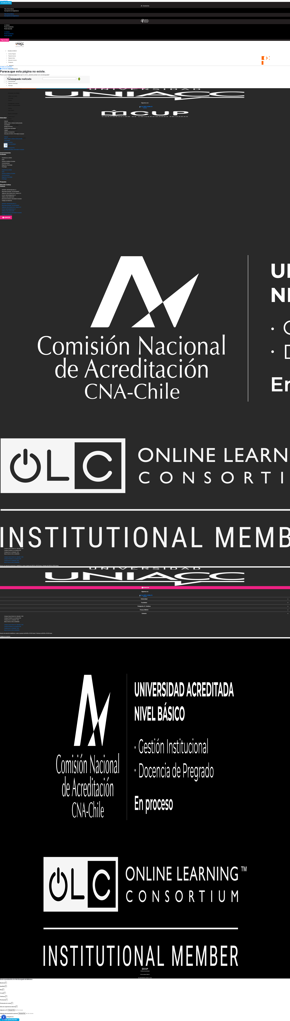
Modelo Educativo (8, 126)
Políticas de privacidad (145, 971)
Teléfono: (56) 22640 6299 (8, 197)
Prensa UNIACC (144, 610)
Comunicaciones (6, 163)
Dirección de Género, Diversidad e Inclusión (14, 133)
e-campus (7, 25)
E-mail (1, 993)
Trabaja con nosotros (5, 636)
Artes (3, 159)
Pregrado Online (11, 58)
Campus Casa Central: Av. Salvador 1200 (13, 548)
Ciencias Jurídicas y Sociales (8, 161)
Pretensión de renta (5, 1003)
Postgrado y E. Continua (144, 606)
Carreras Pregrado (12, 53)
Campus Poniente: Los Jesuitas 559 (12, 550)
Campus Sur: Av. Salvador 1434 (11, 552)
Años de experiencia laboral (7, 1006)
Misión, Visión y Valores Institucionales (13, 123)
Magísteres (11, 65)
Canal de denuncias (5, 153)
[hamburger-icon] (214, 49)
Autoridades (7, 124)
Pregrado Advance (12, 56)
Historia (6, 121)
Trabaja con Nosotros (7, 200)
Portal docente (8, 29)
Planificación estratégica (10, 128)
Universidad (3, 118)
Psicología (10, 85)
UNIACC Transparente (9, 132)
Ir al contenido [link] (4, 1)
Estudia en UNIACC (12, 50)
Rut (1, 989)
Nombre (2, 983)
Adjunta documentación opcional (9, 1013)
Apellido (2, 986)
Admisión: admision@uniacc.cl (9, 189)
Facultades (3, 154)
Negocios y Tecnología (13, 83)
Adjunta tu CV (3, 1010)
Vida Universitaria (9, 9)
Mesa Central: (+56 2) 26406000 (11, 554)
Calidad (6, 130)
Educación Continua (12, 60)
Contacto (2, 186)
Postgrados (3, 182)
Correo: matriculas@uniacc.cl (9, 195)
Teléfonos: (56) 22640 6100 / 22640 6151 (11, 193)
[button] (145, 5)
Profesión (2, 1000)
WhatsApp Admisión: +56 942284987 (10, 191)
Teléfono (2, 996)
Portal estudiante (9, 27)
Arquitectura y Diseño (7, 157)
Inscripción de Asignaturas (11, 11)
